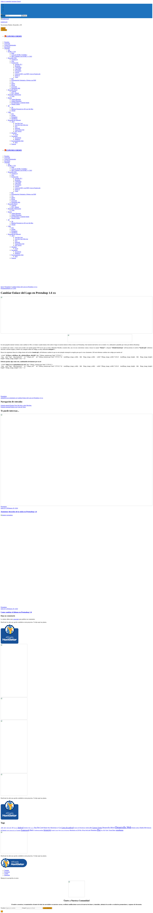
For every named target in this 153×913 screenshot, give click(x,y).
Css (12, 82)
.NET (13, 122)
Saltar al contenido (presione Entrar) (11, 1)
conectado (16, 619)
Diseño (10, 98)
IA (34, 830)
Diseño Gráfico (15, 104)
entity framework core (11, 830)
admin (2, 398)
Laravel (17, 72)
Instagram (7, 875)
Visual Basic (112, 830)
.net (2, 827)
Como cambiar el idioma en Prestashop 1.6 (16, 612)
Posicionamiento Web (17, 141)
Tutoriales (7, 48)
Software (17, 128)
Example (18, 830)
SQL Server (18, 131)
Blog (49, 827)
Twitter (6, 873)
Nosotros (6, 42)
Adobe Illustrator (16, 99)
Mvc (80, 830)
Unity (13, 96)
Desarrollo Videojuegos (14, 94)
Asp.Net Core (19, 123)
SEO (16, 142)
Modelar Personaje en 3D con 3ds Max (22, 109)
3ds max (15, 827)
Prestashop (14, 117)
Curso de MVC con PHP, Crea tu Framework (27, 74)
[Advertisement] (76, 272)
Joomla (13, 115)
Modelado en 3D (74, 830)
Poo (102, 830)
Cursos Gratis (97, 827)
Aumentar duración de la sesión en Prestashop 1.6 (19, 512)
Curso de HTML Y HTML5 (19, 55)
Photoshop (94, 830)
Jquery (13, 83)
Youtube (6, 870)
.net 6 (4, 827)
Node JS (17, 75)
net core (88, 830)
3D (9, 106)
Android (13, 91)
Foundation (18, 70)
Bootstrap (17, 66)
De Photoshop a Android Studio (20, 102)
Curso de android (67, 827)
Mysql (13, 85)
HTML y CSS (12, 51)
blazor (45, 827)
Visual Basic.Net (19, 129)
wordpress (119, 830)
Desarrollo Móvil (108, 827)
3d (12, 827)
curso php (89, 827)
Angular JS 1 (18, 64)
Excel (16, 134)
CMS (9, 112)
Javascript (14, 86)
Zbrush (13, 110)
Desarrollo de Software (14, 120)
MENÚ (3, 28)
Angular (26, 827)
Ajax (12, 61)
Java (16, 126)
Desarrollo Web (12, 58)
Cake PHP (18, 69)
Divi (12, 114)
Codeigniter (18, 67)
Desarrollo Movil (12, 90)
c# (57, 827)
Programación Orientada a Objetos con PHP (23, 80)
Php (12, 78)
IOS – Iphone (15, 93)
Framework (25, 830)
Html (12, 53)
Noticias (13, 144)
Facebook (7, 872)
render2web (4, 22)
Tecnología (14, 136)
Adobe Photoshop (16, 101)
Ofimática (14, 133)
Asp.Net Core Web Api (21, 125)
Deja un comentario (23, 398)
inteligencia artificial (39, 830)
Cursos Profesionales (10, 45)
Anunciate (7, 43)
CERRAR (3, 30)
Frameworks (14, 63)
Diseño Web (143, 827)
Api (9, 50)
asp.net (32, 827)
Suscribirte (7, 47)
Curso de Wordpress (79, 827)
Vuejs (16, 77)
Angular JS (14, 59)
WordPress (14, 118)
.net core (9, 827)
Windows (17, 139)
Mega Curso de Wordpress (64, 830)
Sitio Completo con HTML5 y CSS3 (21, 56)
